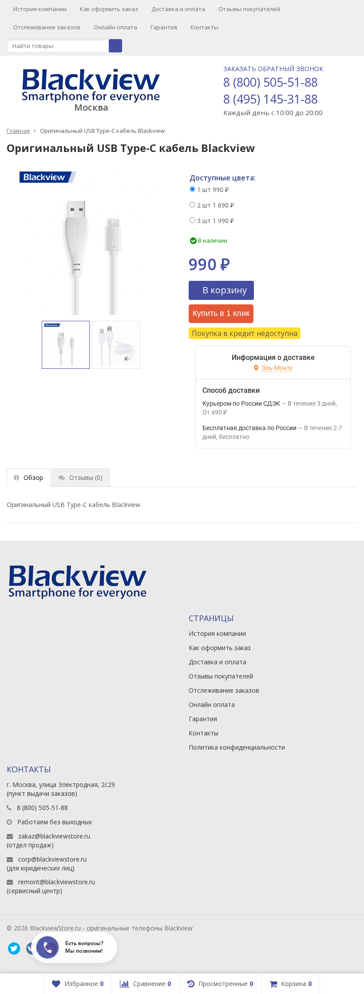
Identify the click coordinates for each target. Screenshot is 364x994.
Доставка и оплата (178, 9)
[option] (65, 344)
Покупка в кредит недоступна (244, 333)
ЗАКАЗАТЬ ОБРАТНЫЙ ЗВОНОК (273, 68)
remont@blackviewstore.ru (56, 882)
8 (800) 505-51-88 (270, 82)
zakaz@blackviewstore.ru (54, 836)
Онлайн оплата (115, 27)
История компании (40, 9)
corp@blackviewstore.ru (52, 859)
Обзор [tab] (33, 477)
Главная (18, 131)
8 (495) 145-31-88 (270, 99)
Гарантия (163, 27)
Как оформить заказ (109, 9)
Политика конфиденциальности (237, 747)
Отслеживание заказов (46, 27)
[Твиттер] (14, 949)
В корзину (224, 290)
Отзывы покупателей (249, 9)
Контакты (204, 27)
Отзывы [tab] (86, 477)
